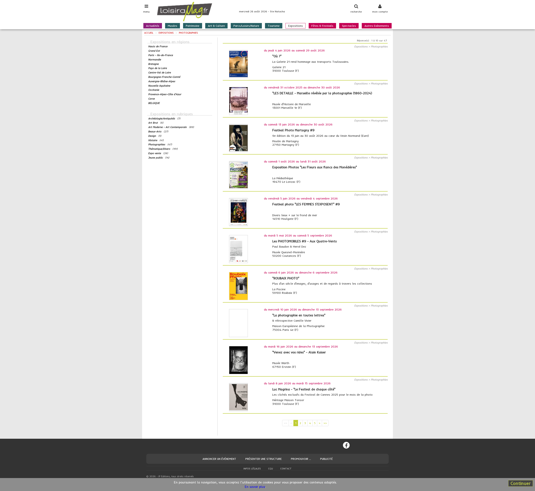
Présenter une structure (263, 458)
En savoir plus (255, 487)
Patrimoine (192, 25)
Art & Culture (216, 25)
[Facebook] (346, 445)
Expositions (295, 25)
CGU (270, 468)
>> (325, 423)
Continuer (521, 483)
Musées (172, 25)
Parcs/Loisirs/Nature (246, 25)
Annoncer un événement (219, 458)
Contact (286, 468)
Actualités (152, 25)
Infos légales (252, 468)
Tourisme (274, 25)
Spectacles (349, 25)
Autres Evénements (376, 25)
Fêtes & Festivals (322, 25)
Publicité (326, 458)
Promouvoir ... (301, 458)
